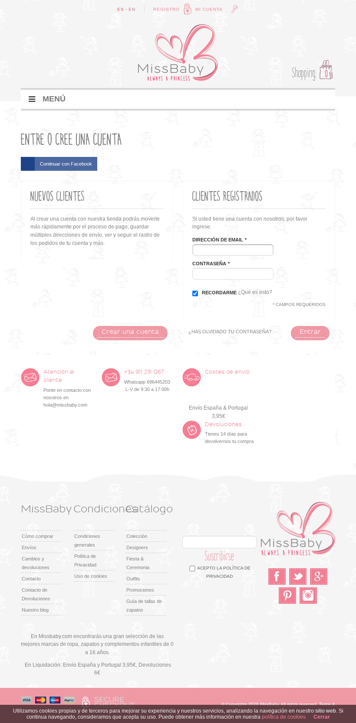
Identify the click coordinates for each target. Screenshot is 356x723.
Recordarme (219, 292)
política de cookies (284, 717)
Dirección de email (217, 239)
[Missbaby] (178, 52)
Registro (166, 9)
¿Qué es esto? (255, 292)
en (132, 9)
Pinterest (287, 595)
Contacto (31, 578)
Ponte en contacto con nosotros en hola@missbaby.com (67, 388)
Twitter (298, 576)
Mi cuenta (209, 9)
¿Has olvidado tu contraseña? (229, 331)
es (120, 9)
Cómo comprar (37, 536)
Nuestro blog (35, 609)
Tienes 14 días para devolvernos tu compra (229, 433)
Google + (318, 576)
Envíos (29, 547)
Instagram (308, 595)
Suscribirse (219, 556)
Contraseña (209, 263)
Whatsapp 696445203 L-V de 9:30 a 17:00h (147, 380)
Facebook (277, 576)
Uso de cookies (90, 576)
